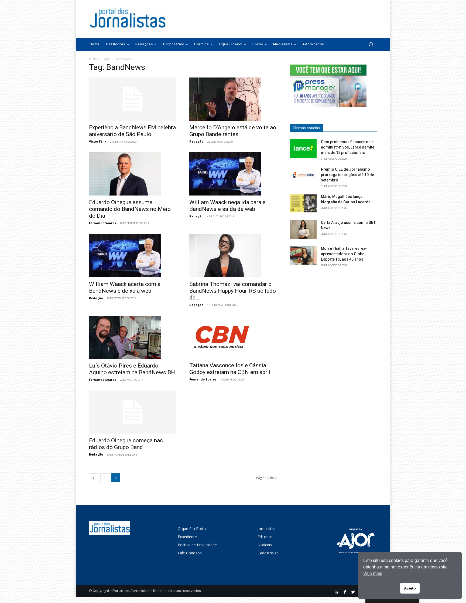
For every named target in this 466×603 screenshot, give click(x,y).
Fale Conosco (190, 552)
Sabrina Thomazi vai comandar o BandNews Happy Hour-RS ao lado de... (232, 291)
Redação (196, 141)
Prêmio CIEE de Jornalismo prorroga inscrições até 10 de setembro (347, 174)
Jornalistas (267, 528)
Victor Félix (97, 141)
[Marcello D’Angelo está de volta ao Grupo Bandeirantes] (233, 99)
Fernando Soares (102, 223)
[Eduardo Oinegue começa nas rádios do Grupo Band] (132, 412)
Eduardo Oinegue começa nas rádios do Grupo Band (126, 443)
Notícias (265, 544)
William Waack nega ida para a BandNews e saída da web (227, 205)
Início (93, 59)
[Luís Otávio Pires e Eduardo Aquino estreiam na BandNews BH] (132, 337)
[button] (370, 44)
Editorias (265, 536)
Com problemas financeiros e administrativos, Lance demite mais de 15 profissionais (347, 147)
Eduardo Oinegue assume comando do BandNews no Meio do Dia (130, 209)
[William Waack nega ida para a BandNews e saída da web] (233, 174)
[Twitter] (353, 591)
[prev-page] (93, 477)
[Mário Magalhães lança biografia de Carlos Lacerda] (303, 203)
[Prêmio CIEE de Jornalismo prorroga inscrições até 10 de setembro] (303, 176)
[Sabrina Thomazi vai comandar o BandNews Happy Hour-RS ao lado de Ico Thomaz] (233, 255)
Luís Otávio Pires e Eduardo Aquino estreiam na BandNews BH (132, 369)
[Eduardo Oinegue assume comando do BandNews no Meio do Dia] (132, 174)
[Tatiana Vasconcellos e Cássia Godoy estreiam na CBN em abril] (233, 337)
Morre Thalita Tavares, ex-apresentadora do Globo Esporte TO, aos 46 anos (344, 253)
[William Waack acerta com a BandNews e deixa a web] (132, 255)
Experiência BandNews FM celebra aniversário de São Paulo (132, 130)
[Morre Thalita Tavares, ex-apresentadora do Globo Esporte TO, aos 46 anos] (303, 255)
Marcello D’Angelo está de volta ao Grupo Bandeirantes (232, 130)
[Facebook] (344, 591)
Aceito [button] (410, 588)
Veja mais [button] (372, 573)
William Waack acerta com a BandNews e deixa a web (124, 287)
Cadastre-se (268, 552)
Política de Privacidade (197, 544)
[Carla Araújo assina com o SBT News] (303, 229)
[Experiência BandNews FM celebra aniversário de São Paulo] (132, 99)
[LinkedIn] (336, 591)
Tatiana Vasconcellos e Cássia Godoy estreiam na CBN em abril (229, 368)
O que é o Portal (192, 528)
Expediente (187, 536)
